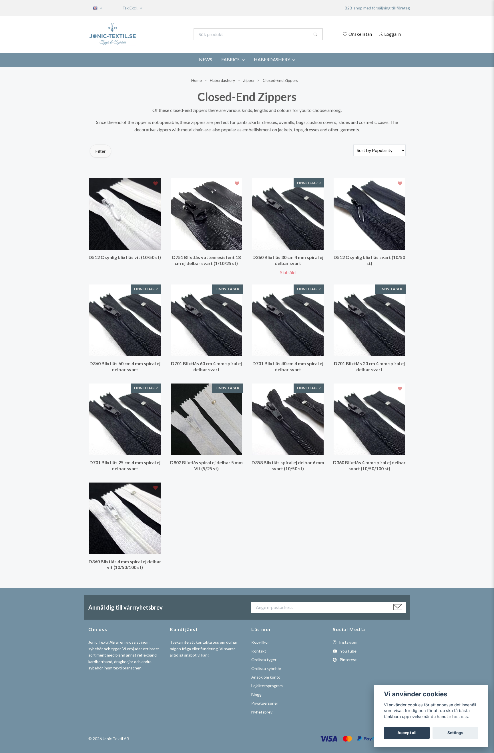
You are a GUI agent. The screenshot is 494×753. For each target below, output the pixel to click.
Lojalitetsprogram (267, 685)
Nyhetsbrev (261, 711)
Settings (455, 732)
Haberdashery (222, 80)
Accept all (407, 732)
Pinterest (348, 659)
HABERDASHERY (272, 59)
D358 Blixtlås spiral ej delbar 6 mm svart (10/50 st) (288, 465)
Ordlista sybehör (266, 668)
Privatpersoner (264, 703)
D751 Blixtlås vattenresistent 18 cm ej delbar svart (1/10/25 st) (206, 260)
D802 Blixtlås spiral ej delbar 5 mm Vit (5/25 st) (206, 465)
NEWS (205, 59)
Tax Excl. (130, 7)
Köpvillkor (260, 642)
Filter (100, 151)
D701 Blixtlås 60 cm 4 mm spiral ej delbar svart (206, 366)
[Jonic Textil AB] (168, 34)
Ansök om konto (265, 677)
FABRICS (230, 59)
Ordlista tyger (263, 659)
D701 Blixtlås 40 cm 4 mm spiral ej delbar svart (287, 366)
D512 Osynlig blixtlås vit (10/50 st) (125, 257)
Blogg (256, 694)
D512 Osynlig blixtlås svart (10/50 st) (369, 260)
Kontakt (258, 651)
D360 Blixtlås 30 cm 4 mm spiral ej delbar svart (287, 260)
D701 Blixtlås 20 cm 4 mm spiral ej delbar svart (369, 366)
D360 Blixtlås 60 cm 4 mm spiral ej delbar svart (124, 366)
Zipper (249, 80)
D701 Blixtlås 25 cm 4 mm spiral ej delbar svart (124, 465)
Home (196, 80)
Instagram (347, 642)
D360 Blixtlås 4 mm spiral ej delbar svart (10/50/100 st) (369, 465)
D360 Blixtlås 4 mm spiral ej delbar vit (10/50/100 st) (125, 564)
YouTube (347, 651)
